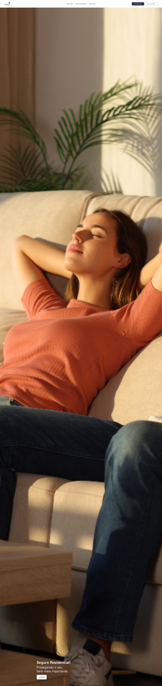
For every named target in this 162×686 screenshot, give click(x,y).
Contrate (41, 677)
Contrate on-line (138, 3)
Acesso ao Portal (151, 3)
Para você (69, 4)
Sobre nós (92, 4)
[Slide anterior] (3, 343)
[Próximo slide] (158, 343)
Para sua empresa (81, 4)
